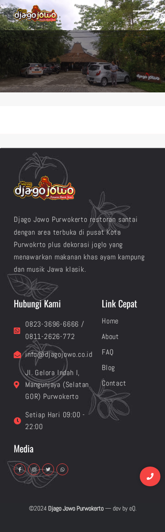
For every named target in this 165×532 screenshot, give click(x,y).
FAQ (108, 352)
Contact (114, 383)
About (110, 336)
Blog (108, 367)
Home (110, 321)
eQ (132, 508)
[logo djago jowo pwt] (35, 13)
